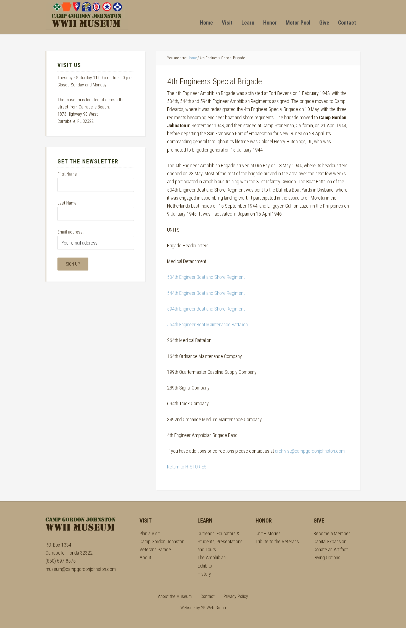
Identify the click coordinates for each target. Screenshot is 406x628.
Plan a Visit (149, 533)
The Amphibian (211, 557)
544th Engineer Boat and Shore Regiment (206, 293)
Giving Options (326, 557)
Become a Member (331, 533)
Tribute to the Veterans (277, 541)
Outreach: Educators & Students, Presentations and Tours (219, 542)
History (204, 574)
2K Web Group (213, 607)
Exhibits (204, 566)
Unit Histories (268, 533)
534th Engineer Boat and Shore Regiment (206, 277)
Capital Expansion (329, 541)
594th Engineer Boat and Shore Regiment (206, 309)
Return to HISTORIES (187, 467)
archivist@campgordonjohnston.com (310, 451)
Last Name (67, 203)
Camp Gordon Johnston (87, 15)
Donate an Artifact (330, 549)
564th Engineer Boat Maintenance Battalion (207, 324)
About (145, 557)
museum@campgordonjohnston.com (81, 569)
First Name (67, 174)
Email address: (70, 232)
